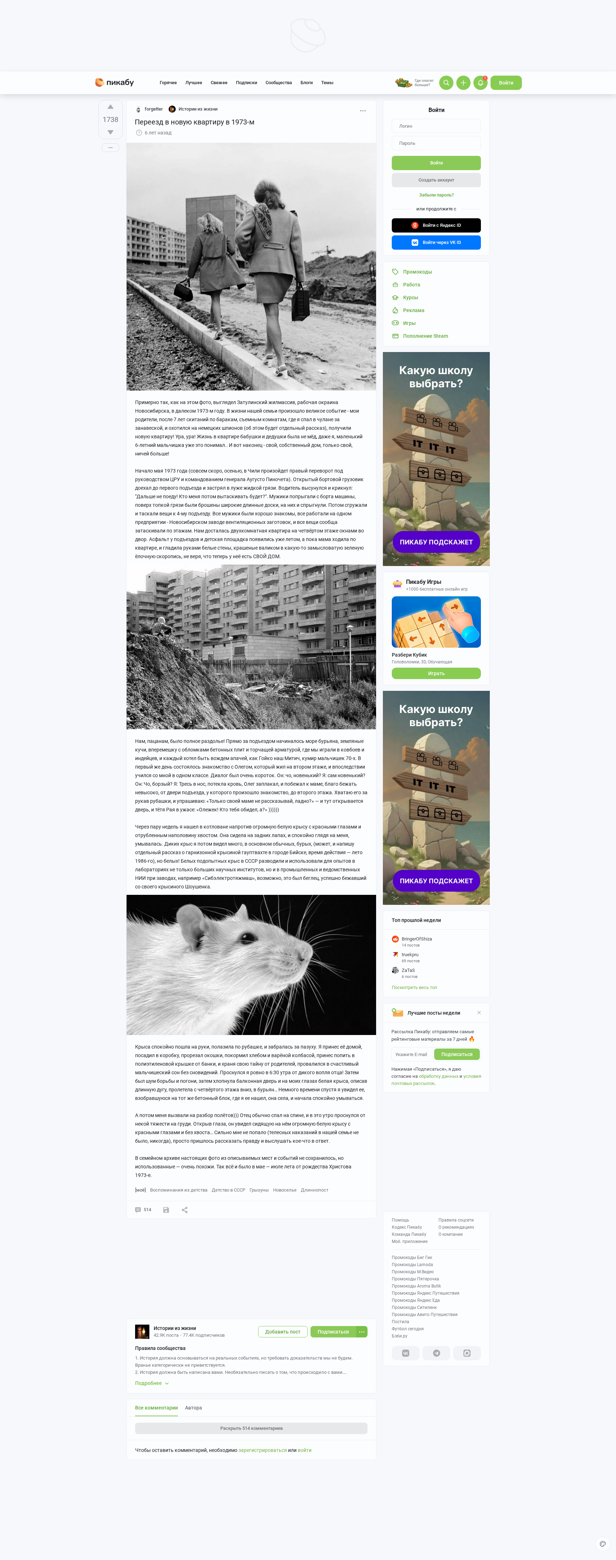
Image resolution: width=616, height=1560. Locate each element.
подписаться (457, 1054)
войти (305, 1450)
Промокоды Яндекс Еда (416, 1300)
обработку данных (438, 1076)
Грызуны (259, 1190)
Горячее (168, 82)
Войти (506, 83)
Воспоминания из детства (178, 1190)
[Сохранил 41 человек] (166, 1209)
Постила (400, 1321)
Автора (193, 1408)
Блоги (307, 82)
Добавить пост (283, 1332)
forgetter (154, 109)
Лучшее (193, 82)
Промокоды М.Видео (413, 1271)
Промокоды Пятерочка (415, 1278)
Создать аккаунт (436, 180)
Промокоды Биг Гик (412, 1257)
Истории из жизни (175, 1328)
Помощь (400, 1220)
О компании (450, 1234)
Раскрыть (251, 1428)
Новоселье (285, 1190)
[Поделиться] (184, 1209)
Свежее (219, 82)
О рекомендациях (456, 1227)
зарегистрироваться (262, 1450)
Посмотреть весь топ (414, 987)
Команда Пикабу (409, 1234)
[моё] (140, 1190)
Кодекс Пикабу (407, 1227)
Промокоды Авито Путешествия (425, 1314)
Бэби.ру (399, 1336)
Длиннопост (314, 1190)
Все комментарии (156, 1408)
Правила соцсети (456, 1220)
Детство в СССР (228, 1190)
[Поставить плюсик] (110, 106)
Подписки (246, 82)
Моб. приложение (409, 1241)
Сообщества (279, 82)
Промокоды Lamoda (412, 1264)
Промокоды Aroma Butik (416, 1286)
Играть (436, 673)
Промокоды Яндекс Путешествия (426, 1293)
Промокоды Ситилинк (414, 1307)
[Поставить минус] (110, 132)
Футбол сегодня (408, 1328)
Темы (327, 82)
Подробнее (148, 1383)
